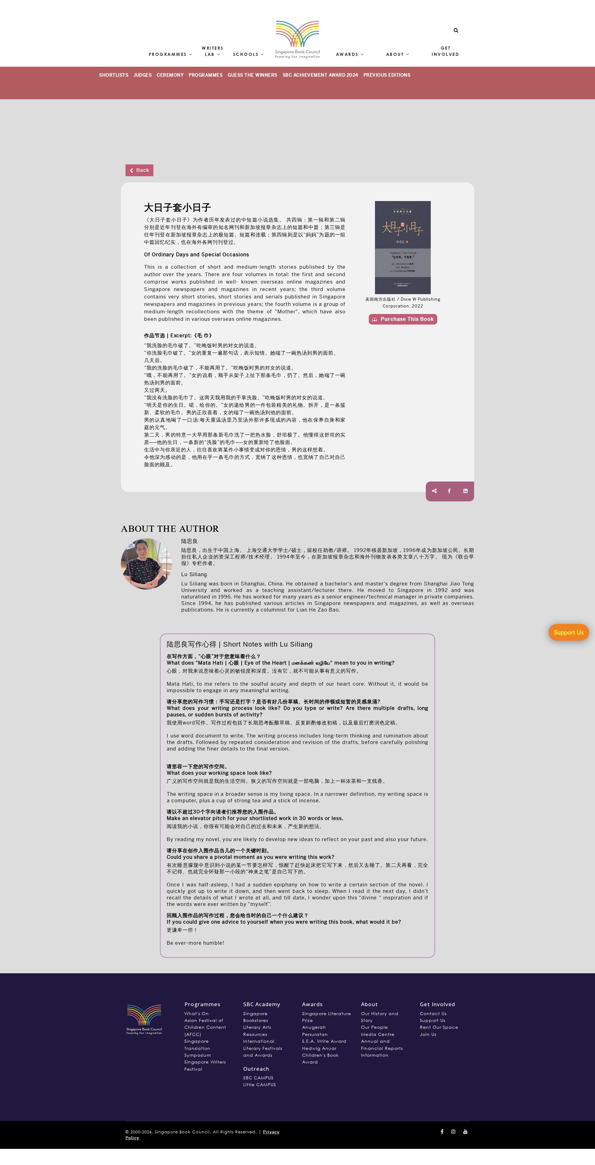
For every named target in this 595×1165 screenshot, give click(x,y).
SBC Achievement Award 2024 (320, 75)
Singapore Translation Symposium (197, 1048)
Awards (347, 54)
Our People (374, 1027)
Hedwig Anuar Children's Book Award (320, 1055)
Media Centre (377, 1034)
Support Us (432, 1020)
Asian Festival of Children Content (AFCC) (205, 1027)
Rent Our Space (439, 1027)
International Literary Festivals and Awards (262, 1048)
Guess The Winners (252, 75)
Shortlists (113, 75)
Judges (143, 75)
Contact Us (433, 1013)
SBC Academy (261, 1004)
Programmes (168, 54)
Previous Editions (387, 75)
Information (375, 1055)
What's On (196, 1013)
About (395, 54)
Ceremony (170, 75)
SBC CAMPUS (258, 1078)
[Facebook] (449, 491)
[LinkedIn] (465, 491)
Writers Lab (212, 51)
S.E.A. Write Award (324, 1041)
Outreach (256, 1068)
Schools (245, 54)
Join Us (428, 1034)
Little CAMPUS (259, 1084)
